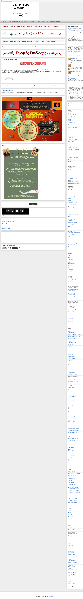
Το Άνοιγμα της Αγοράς (72, 455)
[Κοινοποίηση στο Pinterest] (12, 78)
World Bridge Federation (7, 226)
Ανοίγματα (5, 26)
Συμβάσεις (70, 111)
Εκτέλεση (37, 41)
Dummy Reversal (71, 387)
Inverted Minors (71, 200)
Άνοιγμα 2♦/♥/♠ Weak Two (73, 145)
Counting (70, 383)
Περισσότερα (55, 26)
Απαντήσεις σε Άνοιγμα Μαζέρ (74, 336)
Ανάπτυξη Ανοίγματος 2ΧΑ (73, 183)
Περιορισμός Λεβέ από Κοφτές (74, 430)
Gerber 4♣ (70, 176)
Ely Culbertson (71, 538)
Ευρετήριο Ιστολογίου (72, 127)
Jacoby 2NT (70, 191)
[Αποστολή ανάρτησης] (5, 77)
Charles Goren (71, 540)
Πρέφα (69, 575)
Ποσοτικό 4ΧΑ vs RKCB (73, 241)
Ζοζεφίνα (70, 226)
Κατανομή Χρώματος (72, 569)
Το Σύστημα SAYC (72, 332)
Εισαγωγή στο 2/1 (71, 322)
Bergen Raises (71, 86)
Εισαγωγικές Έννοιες (72, 450)
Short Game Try (71, 209)
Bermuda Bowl (71, 552)
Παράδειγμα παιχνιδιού (7, 90)
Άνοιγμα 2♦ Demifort (72, 141)
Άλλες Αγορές (47, 26)
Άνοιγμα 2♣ (70, 137)
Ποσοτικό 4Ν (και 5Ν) (72, 228)
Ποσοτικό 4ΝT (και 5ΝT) (73, 178)
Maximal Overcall (71, 271)
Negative (70, 265)
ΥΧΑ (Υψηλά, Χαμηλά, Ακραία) (74, 51)
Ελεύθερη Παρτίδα (40, 21)
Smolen (69, 171)
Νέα (12, 79)
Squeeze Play (71, 365)
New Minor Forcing (72, 204)
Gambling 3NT (71, 161)
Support (69, 267)
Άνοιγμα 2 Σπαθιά (71, 471)
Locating (70, 385)
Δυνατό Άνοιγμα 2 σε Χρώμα (74, 473)
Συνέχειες (70, 346)
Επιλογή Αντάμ (71, 411)
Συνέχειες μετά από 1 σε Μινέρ (74, 465)
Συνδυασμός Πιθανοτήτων (73, 381)
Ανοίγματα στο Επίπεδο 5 (73, 157)
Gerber (69, 510)
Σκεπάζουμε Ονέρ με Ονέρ (73, 440)
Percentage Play (71, 379)
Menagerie (70, 579)
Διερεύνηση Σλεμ (21, 26)
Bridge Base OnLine (6, 228)
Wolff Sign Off (71, 216)
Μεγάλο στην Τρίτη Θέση (73, 436)
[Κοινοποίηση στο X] (9, 78)
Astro (69, 255)
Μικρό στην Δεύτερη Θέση (73, 438)
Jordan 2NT (70, 194)
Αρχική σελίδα (32, 85)
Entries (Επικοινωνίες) (72, 358)
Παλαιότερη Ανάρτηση (59, 85)
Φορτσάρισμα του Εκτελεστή (74, 428)
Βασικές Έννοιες (71, 103)
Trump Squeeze (71, 372)
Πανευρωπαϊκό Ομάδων (73, 556)
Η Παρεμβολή (71, 482)
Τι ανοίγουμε (70, 44)
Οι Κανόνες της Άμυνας (72, 500)
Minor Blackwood (71, 234)
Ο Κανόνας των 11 (72, 402)
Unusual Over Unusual (72, 296)
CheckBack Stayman (72, 202)
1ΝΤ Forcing (70, 326)
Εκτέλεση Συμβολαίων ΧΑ (73, 490)
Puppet (69, 174)
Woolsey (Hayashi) (72, 244)
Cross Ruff (70, 389)
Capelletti (70, 527)
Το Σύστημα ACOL (72, 342)
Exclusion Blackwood (72, 222)
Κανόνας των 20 (71, 120)
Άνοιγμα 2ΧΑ (70, 469)
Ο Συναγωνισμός (38, 26)
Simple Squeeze (71, 368)
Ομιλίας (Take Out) (72, 263)
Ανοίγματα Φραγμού (72, 475)
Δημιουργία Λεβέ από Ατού (73, 432)
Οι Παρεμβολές (71, 307)
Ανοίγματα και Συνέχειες (27, 41)
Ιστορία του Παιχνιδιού (72, 533)
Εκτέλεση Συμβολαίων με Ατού (74, 492)
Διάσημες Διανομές (51, 21)
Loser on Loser (71, 360)
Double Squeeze (71, 370)
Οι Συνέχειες (70, 457)
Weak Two (70, 514)
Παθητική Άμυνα (71, 426)
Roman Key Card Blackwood (74, 232)
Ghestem (70, 281)
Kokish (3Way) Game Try (73, 212)
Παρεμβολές (29, 26)
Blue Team (70, 548)
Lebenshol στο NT (72, 294)
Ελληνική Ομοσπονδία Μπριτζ (8, 221)
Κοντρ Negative (71, 518)
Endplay (69, 362)
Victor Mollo (70, 545)
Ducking (69, 445)
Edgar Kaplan (71, 543)
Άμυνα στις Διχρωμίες (72, 298)
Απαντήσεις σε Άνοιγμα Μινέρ (74, 338)
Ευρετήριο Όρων (71, 566)
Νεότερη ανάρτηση (6, 85)
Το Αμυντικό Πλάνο (72, 421)
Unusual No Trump (72, 279)
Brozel (69, 251)
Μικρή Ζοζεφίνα (71, 224)
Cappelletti (70, 246)
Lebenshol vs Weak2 (72, 287)
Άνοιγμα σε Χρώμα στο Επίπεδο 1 (75, 334)
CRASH (69, 303)
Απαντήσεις (70, 344)
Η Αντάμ (69, 496)
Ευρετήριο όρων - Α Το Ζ (76, 64)
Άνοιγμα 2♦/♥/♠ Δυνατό (72, 139)
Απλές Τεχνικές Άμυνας (72, 502)
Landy (69, 248)
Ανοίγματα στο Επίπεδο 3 (73, 152)
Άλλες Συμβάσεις (71, 529)
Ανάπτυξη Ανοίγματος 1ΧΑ (73, 181)
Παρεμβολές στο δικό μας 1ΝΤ (74, 316)
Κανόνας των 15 (71, 122)
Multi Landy (70, 259)
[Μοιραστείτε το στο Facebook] (10, 78)
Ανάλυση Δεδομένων (72, 351)
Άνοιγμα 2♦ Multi (71, 164)
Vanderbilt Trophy (71, 554)
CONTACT (5, 21)
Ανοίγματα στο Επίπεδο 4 (73, 155)
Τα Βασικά (5, 41)
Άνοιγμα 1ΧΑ (70, 467)
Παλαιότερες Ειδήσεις (72, 583)
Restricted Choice (71, 398)
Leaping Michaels (71, 290)
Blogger (51, 596)
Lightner (69, 273)
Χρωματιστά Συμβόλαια (73, 416)
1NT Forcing (70, 187)
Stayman (70, 167)
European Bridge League (7, 223)
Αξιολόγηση (12, 26)
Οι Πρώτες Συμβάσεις (51, 41)
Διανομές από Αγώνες (72, 562)
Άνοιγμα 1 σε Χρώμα (72, 460)
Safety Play (70, 354)
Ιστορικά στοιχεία (23, 21)
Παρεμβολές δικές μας (72, 313)
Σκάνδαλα (70, 581)
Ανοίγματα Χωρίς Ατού (72, 134)
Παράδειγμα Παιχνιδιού (72, 107)
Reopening (70, 318)
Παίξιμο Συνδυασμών (72, 396)
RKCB (69, 512)
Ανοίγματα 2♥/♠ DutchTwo (73, 149)
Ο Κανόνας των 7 (71, 405)
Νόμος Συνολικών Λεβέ (72, 116)
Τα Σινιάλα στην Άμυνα (72, 498)
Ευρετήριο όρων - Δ (75, 58)
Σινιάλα (69, 418)
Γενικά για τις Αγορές (72, 484)
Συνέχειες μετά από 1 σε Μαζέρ (74, 462)
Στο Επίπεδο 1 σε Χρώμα (73, 131)
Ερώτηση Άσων (71, 480)
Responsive (70, 269)
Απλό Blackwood (71, 236)
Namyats (70, 159)
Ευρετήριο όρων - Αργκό (76, 71)
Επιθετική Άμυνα (71, 423)
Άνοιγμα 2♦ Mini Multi (72, 147)
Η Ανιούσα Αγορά (71, 478)
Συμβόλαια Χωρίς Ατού (72, 413)
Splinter (69, 198)
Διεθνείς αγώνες (8, 79)
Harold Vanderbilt (71, 536)
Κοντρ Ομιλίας (71, 516)
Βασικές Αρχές (71, 408)
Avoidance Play (71, 391)
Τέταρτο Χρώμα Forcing (73, 214)
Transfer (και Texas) (72, 169)
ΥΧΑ (69, 283)
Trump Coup (70, 393)
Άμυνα (42, 41)
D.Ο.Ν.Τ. (70, 253)
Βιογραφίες (31, 21)
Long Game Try (71, 207)
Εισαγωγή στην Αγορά (14, 41)
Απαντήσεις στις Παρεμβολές (74, 309)
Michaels (70, 277)
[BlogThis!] (8, 78)
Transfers (70, 508)
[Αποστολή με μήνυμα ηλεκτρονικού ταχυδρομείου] (7, 78)
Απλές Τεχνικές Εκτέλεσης (73, 488)
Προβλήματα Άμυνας (72, 447)
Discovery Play (71, 356)
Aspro (69, 257)
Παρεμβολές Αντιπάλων (73, 311)
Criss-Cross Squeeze (72, 374)
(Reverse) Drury (71, 78)
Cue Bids (70, 220)
